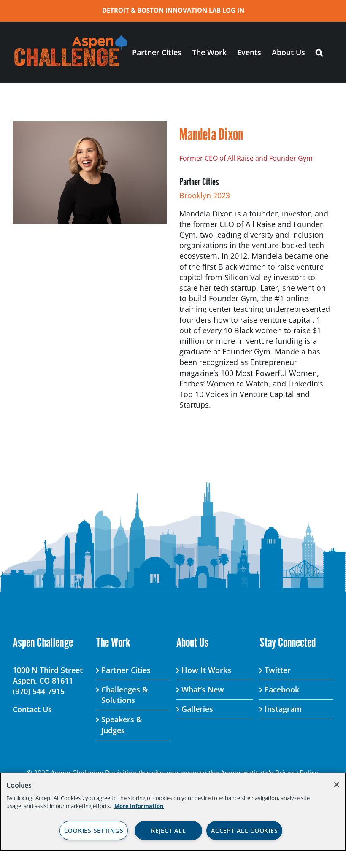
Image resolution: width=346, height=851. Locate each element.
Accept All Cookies (244, 831)
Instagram (283, 709)
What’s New (202, 689)
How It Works (206, 670)
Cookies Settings (94, 831)
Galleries (197, 709)
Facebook (282, 689)
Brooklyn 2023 (204, 195)
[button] (319, 52)
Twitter (278, 670)
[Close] (336, 784)
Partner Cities (126, 670)
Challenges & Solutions (124, 694)
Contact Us (32, 709)
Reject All (168, 831)
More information (139, 806)
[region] (173, 812)
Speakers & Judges (121, 724)
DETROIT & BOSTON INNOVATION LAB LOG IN (173, 10)
